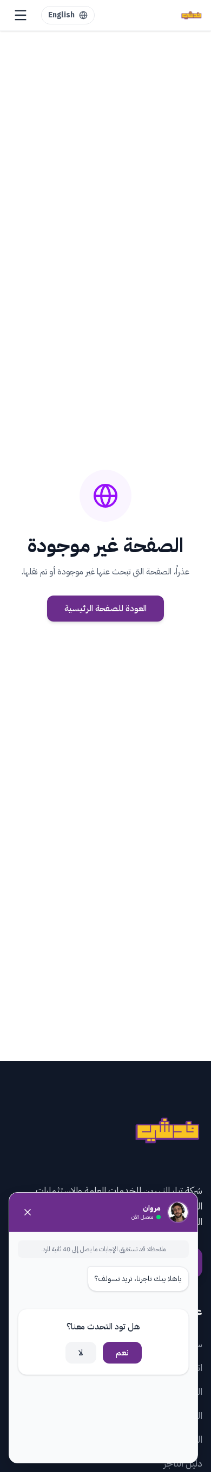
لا (80, 1352)
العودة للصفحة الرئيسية (105, 608)
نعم (122, 1352)
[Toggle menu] (20, 15)
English (61, 15)
